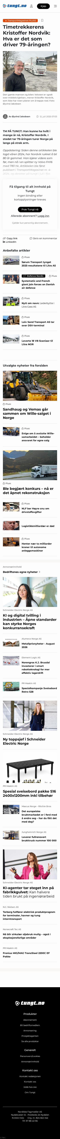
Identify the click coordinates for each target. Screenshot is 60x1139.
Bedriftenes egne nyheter (20, 572)
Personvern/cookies (30, 1056)
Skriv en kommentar (45, 238)
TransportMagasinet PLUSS (22, 20)
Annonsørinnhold (30, 1061)
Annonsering (30, 1030)
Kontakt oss (30, 1081)
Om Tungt (30, 1092)
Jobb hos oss (30, 1087)
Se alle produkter (30, 1041)
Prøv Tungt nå (30, 209)
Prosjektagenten (30, 1036)
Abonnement (30, 1020)
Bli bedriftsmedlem (30, 1025)
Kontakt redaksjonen (30, 1076)
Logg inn (43, 215)
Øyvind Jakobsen (21, 116)
